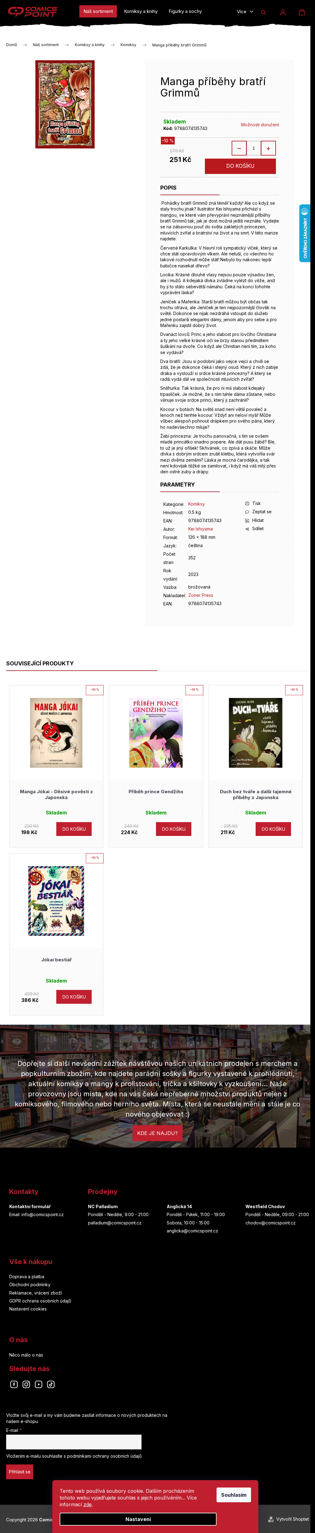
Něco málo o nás (26, 1355)
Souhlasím (233, 1495)
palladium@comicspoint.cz (115, 1222)
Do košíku (240, 166)
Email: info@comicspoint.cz (36, 1214)
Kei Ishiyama (200, 528)
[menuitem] (98, 11)
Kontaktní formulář (30, 1206)
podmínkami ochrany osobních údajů (104, 1456)
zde (87, 1504)
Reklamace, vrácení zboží (35, 1292)
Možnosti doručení (260, 124)
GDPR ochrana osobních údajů (40, 1300)
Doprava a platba (26, 1276)
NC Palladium (103, 1206)
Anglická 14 (179, 1206)
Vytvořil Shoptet (292, 1519)
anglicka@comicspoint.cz (192, 1230)
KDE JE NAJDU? (157, 1133)
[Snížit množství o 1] (239, 148)
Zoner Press (200, 595)
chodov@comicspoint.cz (270, 1222)
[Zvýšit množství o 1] (268, 148)
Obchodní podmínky (29, 1284)
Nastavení (138, 1519)
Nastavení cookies (28, 1308)
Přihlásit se (19, 1471)
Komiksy (196, 503)
